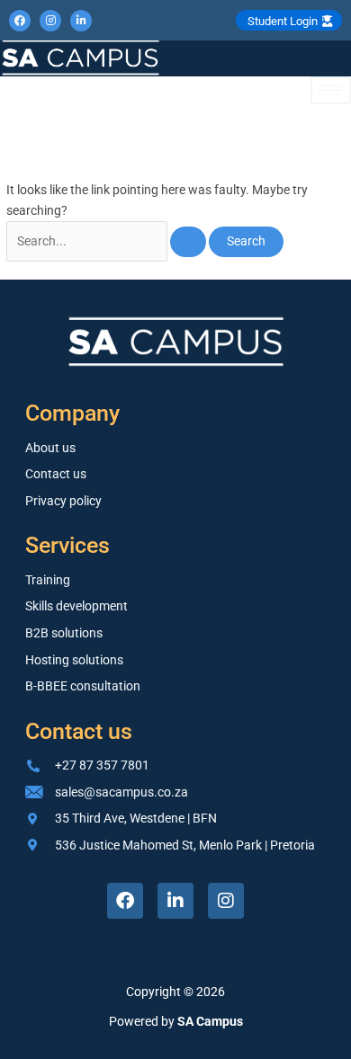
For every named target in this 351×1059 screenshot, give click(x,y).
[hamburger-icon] (330, 90)
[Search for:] (107, 241)
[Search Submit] (188, 242)
